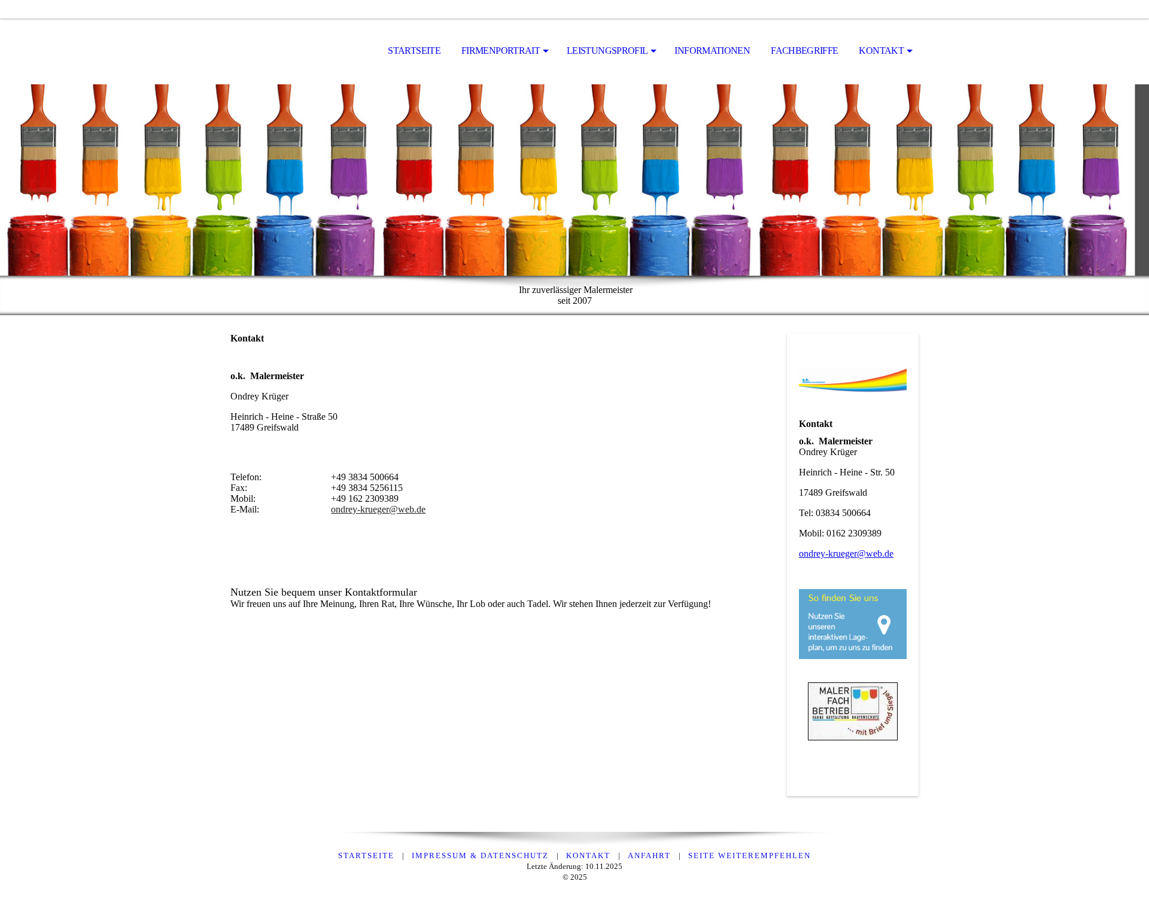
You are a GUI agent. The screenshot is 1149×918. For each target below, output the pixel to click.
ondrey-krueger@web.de (378, 509)
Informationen (712, 50)
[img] (290, 51)
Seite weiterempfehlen (749, 855)
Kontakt (881, 50)
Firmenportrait (500, 50)
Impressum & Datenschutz (480, 855)
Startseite (414, 50)
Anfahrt (649, 855)
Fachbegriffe (804, 50)
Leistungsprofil (607, 50)
